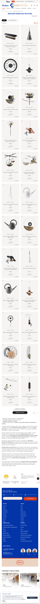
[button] (20, 20)
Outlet (4, 521)
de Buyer (22, 519)
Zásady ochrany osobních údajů (10, 596)
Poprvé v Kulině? (24, 533)
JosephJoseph (23, 515)
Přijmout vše (32, 597)
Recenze (22, 527)
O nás (22, 529)
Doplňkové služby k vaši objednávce (10, 527)
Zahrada (4, 513)
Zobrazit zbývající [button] (20, 412)
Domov (4, 519)
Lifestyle (4, 517)
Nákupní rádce (6, 533)
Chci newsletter (30, 498)
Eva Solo (21, 418)
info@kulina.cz (7, 553)
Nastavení (4, 601)
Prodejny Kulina (24, 525)
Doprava (4, 531)
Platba (4, 529)
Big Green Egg (23, 513)
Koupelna (5, 515)
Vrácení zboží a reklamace (8, 525)
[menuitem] (3, 9)
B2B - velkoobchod (24, 531)
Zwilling (22, 517)
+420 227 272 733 (8, 549)
